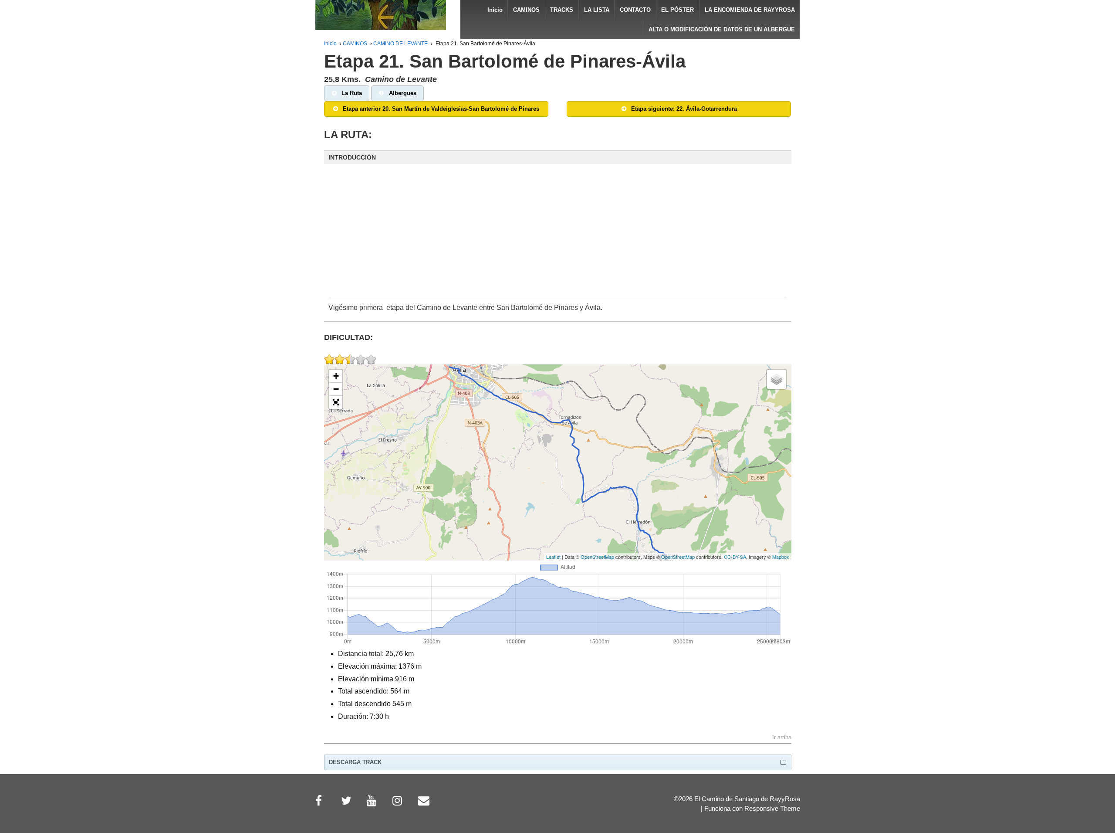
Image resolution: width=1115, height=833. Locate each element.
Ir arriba (781, 738)
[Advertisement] (557, 236)
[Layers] (776, 379)
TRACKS (561, 10)
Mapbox (780, 556)
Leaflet (553, 556)
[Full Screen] (335, 402)
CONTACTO (635, 10)
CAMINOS (526, 10)
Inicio (495, 10)
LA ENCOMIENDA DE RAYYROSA (750, 10)
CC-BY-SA (735, 556)
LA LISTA (596, 10)
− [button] (336, 389)
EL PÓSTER (677, 10)
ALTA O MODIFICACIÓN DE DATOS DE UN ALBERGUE (722, 29)
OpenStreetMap (597, 556)
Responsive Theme (772, 808)
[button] (557, 157)
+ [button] (336, 376)
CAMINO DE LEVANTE (400, 44)
